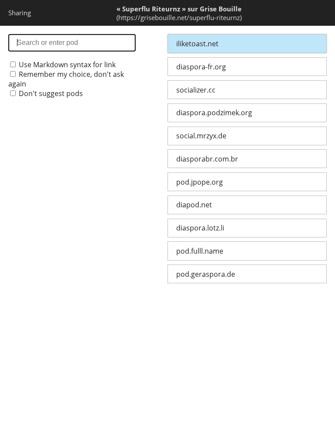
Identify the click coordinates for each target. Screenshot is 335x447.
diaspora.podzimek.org (214, 112)
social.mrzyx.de (201, 136)
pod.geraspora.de (205, 274)
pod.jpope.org (199, 182)
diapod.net (194, 205)
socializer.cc (195, 90)
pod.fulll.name (199, 251)
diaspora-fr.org (201, 67)
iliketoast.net (197, 43)
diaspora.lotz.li (200, 228)
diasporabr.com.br (207, 159)
